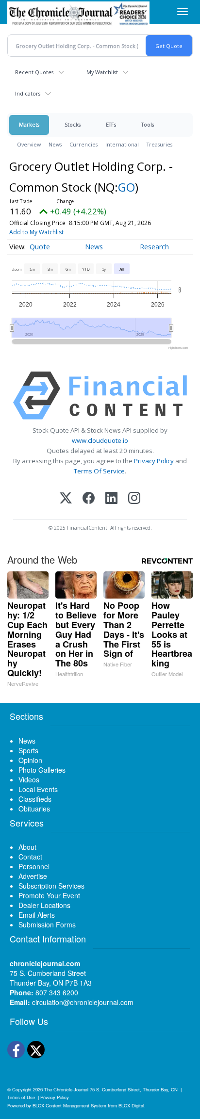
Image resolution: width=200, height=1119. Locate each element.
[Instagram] (134, 499)
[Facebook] (89, 499)
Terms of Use (21, 1097)
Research (154, 246)
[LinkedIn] (111, 499)
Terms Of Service (99, 471)
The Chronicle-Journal (66, 1089)
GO (126, 187)
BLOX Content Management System (69, 1105)
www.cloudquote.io (100, 440)
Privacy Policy (154, 460)
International (122, 144)
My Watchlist (102, 72)
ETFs (111, 124)
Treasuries (159, 144)
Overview (29, 144)
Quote (40, 246)
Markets (29, 124)
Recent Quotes (34, 72)
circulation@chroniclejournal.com (82, 1002)
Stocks (73, 124)
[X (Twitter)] (66, 499)
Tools (147, 124)
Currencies (83, 144)
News (55, 144)
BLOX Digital (131, 1105)
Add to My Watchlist (36, 232)
